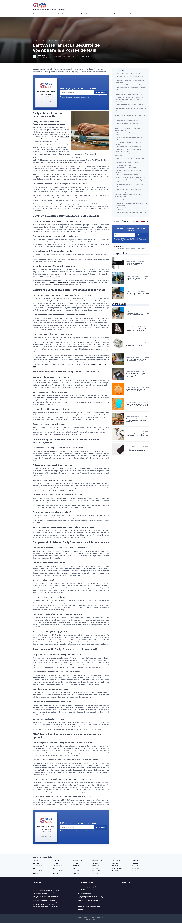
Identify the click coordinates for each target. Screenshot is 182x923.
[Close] (125, 447)
